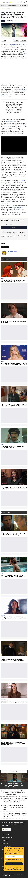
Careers (3, 849)
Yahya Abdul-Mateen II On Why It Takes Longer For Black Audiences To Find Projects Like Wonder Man (13, 785)
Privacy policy (4, 840)
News (3, 20)
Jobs (2, 858)
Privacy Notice (18, 232)
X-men (9, 8)
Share (4, 40)
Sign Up (14, 863)
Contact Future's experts (7, 837)
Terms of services (16, 231)
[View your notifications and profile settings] (18, 2)
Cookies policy (5, 843)
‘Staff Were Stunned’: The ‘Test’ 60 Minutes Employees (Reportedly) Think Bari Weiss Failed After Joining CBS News (15, 800)
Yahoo (3, 94)
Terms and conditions (6, 834)
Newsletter (24, 40)
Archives (3, 863)
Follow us (17, 40)
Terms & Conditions (10, 869)
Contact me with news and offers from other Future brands (13, 860)
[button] (1, 2)
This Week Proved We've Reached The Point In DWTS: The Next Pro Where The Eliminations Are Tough (14, 792)
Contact (3, 860)
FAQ (2, 855)
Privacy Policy (15, 868)
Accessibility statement (7, 846)
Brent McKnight (10, 20)
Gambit (18, 209)
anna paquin (5, 246)
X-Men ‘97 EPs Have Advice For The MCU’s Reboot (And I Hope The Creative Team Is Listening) (15, 815)
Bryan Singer (9, 121)
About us (3, 852)
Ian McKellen (5, 196)
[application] (14, 144)
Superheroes (4, 8)
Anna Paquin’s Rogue (20, 53)
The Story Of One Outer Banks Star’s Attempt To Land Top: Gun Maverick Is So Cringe (14, 807)
